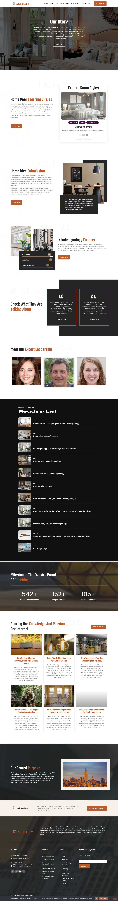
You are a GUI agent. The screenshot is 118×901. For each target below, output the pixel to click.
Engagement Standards (66, 869)
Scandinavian (92, 123)
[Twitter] (16, 871)
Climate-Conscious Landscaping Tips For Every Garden (26, 711)
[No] (115, 899)
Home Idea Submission (65, 874)
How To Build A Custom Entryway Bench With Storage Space (26, 661)
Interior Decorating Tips (48, 872)
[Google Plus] (23, 871)
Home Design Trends (49, 868)
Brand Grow (64, 3)
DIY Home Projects (48, 859)
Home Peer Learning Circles (68, 879)
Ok (96, 898)
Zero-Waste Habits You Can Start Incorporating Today (92, 660)
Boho (82, 123)
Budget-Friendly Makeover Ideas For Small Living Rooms (92, 711)
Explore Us (59, 44)
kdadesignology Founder (67, 864)
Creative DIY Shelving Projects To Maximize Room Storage (59, 711)
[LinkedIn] (20, 871)
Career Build (75, 3)
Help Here (65, 884)
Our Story (54, 3)
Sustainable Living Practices (48, 877)
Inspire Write (86, 3)
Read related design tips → (83, 139)
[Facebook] (12, 871)
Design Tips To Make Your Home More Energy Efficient (59, 660)
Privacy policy (103, 898)
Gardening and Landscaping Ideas (48, 864)
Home (46, 3)
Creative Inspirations (49, 856)
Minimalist (73, 123)
